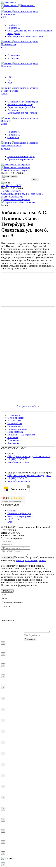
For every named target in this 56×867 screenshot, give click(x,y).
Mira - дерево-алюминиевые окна (25, 36)
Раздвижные (14, 110)
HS (9, 77)
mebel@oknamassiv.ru (18, 481)
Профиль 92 (13, 27)
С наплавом (13, 55)
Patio (9, 82)
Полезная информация (19, 513)
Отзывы (11, 510)
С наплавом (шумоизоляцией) (23, 101)
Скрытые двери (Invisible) (21, 107)
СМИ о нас (13, 519)
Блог (9, 521)
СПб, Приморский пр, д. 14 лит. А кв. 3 (22, 193)
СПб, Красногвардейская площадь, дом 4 (29, 475)
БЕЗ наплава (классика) (20, 104)
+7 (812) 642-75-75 (17, 459)
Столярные (13, 137)
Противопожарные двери (21, 156)
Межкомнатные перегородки (22, 113)
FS (8, 79)
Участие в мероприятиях (20, 516)
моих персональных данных (31, 560)
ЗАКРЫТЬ (7, 591)
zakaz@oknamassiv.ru (12, 196)
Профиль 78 (13, 25)
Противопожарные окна (20, 159)
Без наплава (13, 58)
